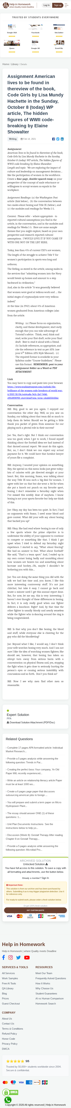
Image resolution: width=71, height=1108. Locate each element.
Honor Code (8, 1038)
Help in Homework (23, 944)
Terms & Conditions (12, 1028)
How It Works (43, 983)
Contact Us (8, 1023)
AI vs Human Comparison (50, 998)
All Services (8, 973)
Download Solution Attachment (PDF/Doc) (32, 722)
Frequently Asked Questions (51, 978)
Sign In (45, 878)
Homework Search (46, 1003)
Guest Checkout (11, 1003)
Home (5, 64)
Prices (5, 998)
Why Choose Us (44, 988)
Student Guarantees (46, 993)
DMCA (5, 1048)
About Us (7, 1018)
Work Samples (10, 978)
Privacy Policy (10, 1043)
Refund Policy (9, 1033)
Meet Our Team (44, 973)
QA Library (8, 988)
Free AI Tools (9, 983)
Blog (4, 993)
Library (14, 64)
